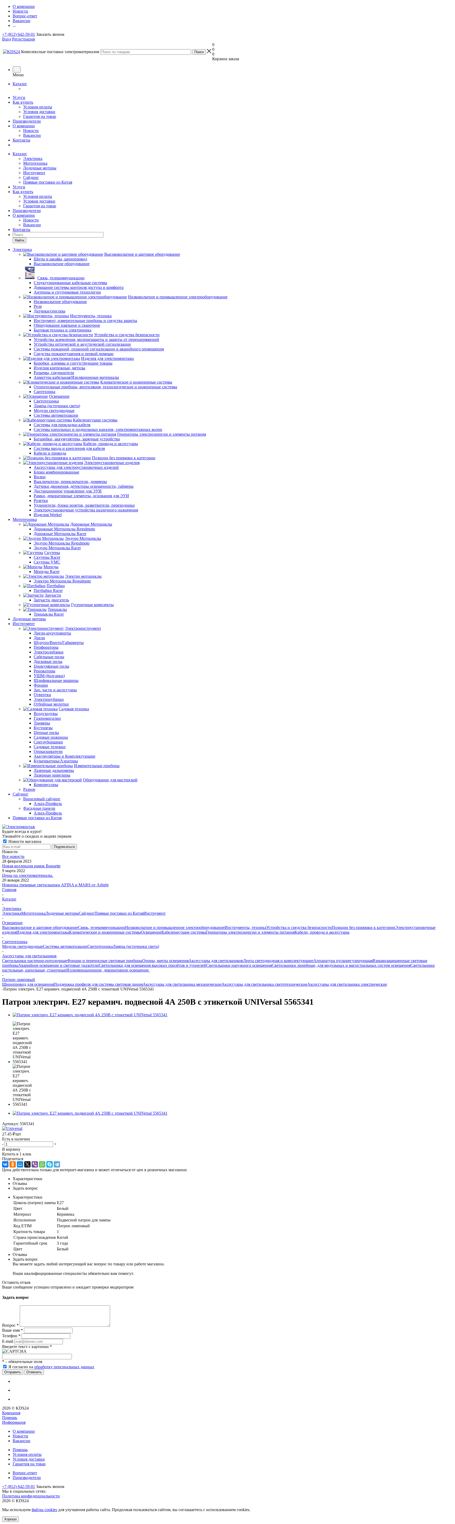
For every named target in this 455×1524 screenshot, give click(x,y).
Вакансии (32, 135)
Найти (19, 240)
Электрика (32, 158)
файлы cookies (44, 1509)
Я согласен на (51, 1367)
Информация (14, 1422)
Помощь (9, 1417)
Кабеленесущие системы (183, 932)
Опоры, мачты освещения (165, 960)
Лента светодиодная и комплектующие (278, 960)
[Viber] (35, 1164)
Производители (27, 121)
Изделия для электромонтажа (42, 932)
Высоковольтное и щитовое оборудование (40, 927)
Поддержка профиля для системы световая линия (98, 984)
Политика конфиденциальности (31, 1496)
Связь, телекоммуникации (101, 927)
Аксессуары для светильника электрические (347, 984)
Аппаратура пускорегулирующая (343, 960)
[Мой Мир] (20, 1164)
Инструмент (34, 172)
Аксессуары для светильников (216, 960)
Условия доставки (39, 111)
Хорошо (10, 1519)
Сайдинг (31, 177)
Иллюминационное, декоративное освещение (108, 970)
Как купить (23, 102)
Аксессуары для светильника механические (182, 984)
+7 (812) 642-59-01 (18, 34)
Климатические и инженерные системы (105, 932)
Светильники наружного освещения (239, 965)
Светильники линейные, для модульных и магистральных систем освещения (341, 965)
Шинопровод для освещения (28, 984)
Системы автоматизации (65, 946)
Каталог (20, 84)
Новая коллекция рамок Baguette (31, 866)
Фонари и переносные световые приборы (104, 960)
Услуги (19, 97)
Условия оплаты (37, 107)
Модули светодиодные (22, 946)
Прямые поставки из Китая (47, 182)
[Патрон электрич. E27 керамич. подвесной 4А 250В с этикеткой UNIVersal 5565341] (90, 1015)
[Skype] (49, 1164)
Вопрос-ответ (25, 1473)
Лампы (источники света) (136, 946)
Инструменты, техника (245, 927)
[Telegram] (57, 1164)
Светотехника (100, 946)
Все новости (13, 856)
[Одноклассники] (12, 1164)
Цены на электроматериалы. (27, 875)
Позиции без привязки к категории (363, 927)
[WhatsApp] (42, 1164)
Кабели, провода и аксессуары (322, 932)
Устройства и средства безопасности (299, 927)
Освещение (151, 932)
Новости (31, 130)
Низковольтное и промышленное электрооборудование (175, 927)
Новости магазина (24, 841)
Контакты (21, 140)
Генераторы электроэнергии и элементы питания (250, 932)
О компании (24, 126)
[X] (27, 1164)
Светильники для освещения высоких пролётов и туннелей (152, 965)
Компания (11, 1413)
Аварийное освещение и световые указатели (58, 965)
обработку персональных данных (64, 1367)
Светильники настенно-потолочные (34, 960)
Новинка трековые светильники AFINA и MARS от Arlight (55, 885)
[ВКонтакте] (5, 1164)
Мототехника (35, 163)
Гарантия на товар (39, 116)
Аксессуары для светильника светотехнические (264, 984)
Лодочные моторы (39, 168)
